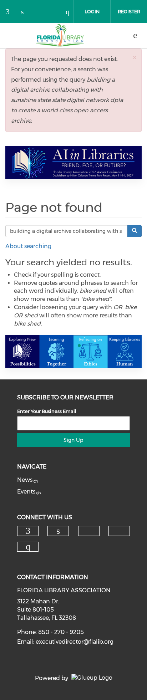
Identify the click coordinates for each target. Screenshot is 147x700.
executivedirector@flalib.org (74, 641)
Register (129, 11)
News (24, 479)
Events (26, 491)
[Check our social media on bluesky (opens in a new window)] (41, 12)
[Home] (60, 35)
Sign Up (73, 440)
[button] (134, 57)
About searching (28, 246)
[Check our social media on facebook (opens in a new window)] (11, 12)
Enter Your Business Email (46, 411)
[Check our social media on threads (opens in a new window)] (56, 12)
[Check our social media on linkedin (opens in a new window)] (26, 12)
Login (92, 11)
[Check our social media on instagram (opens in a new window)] (71, 12)
